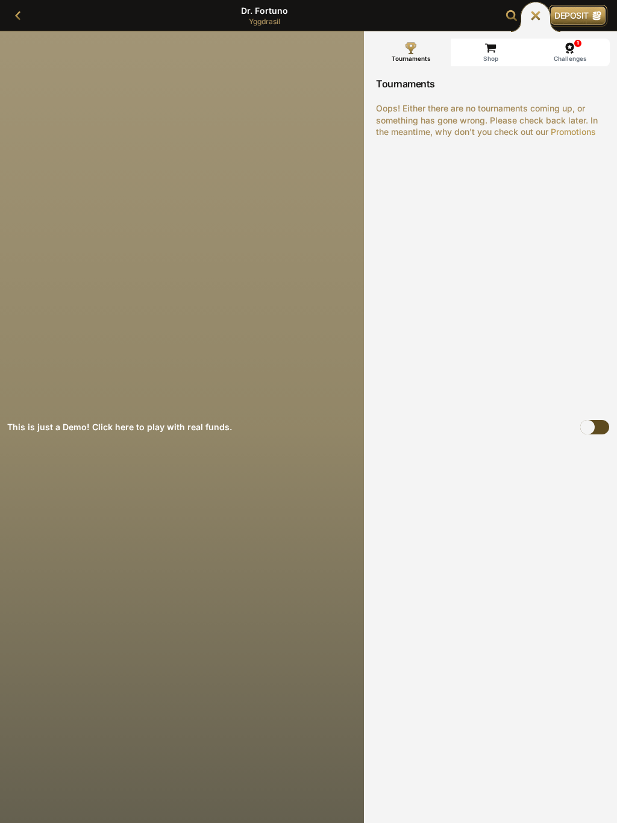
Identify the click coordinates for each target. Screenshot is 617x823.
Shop (490, 58)
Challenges (570, 51)
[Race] (536, 16)
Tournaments (411, 58)
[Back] (18, 16)
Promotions (573, 132)
